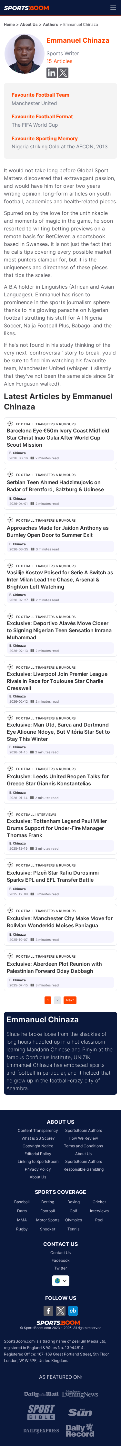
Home (9, 24)
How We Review (83, 1138)
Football (47, 1210)
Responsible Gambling (84, 1169)
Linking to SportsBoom (38, 1161)
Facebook (61, 1260)
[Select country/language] (60, 1280)
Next (70, 1000)
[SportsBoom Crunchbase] (73, 1311)
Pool (99, 1219)
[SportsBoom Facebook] (48, 1311)
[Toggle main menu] (113, 7)
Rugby (22, 1229)
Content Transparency (38, 1130)
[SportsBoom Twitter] (61, 1311)
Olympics (73, 1219)
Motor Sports (47, 1219)
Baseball (22, 1201)
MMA (22, 1219)
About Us (29, 24)
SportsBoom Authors (83, 1130)
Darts (22, 1210)
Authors (50, 24)
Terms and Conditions (83, 1145)
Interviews (99, 1210)
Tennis (73, 1229)
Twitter (60, 1268)
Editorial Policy (38, 1153)
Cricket (99, 1201)
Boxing (73, 1201)
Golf (73, 1210)
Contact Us (60, 1252)
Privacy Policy (38, 1169)
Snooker (47, 1229)
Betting (47, 1201)
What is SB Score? (38, 1138)
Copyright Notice (38, 1145)
